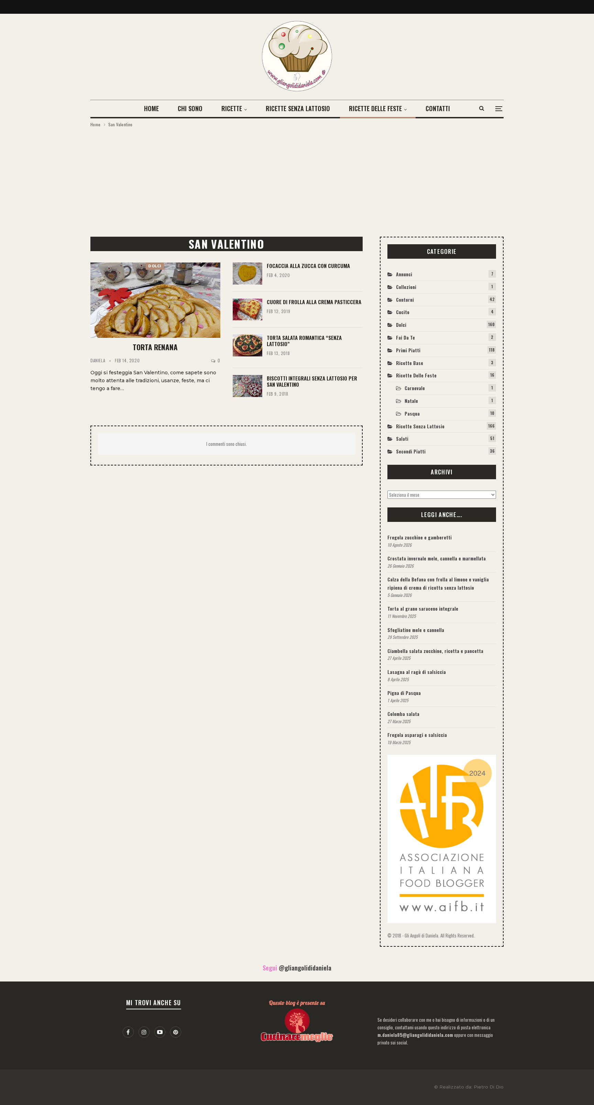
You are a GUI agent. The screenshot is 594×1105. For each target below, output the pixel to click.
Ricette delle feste (375, 108)
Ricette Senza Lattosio (298, 108)
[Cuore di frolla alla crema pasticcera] (247, 310)
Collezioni (406, 286)
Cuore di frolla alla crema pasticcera (314, 301)
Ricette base (409, 362)
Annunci (404, 274)
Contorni (405, 299)
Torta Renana (155, 347)
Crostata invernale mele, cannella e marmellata (436, 558)
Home (151, 108)
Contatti (438, 108)
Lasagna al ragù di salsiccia (416, 671)
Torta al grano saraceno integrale (422, 608)
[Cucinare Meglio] (297, 1019)
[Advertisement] (297, 180)
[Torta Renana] (155, 300)
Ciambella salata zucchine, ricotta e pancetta (435, 650)
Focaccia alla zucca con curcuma (308, 265)
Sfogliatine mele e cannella (415, 629)
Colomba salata (403, 713)
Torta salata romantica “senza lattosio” (304, 340)
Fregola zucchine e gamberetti (419, 537)
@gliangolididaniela (305, 967)
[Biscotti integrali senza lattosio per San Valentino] (247, 386)
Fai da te (405, 337)
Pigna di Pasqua (404, 692)
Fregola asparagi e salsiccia (417, 734)
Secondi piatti (411, 451)
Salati (402, 438)
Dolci (155, 266)
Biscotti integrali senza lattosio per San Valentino (312, 381)
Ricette (231, 108)
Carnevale (415, 387)
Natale (411, 400)
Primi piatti (408, 350)
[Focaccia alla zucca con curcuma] (247, 273)
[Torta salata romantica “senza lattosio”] (247, 345)
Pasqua (412, 413)
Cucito (402, 311)
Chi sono (190, 108)
